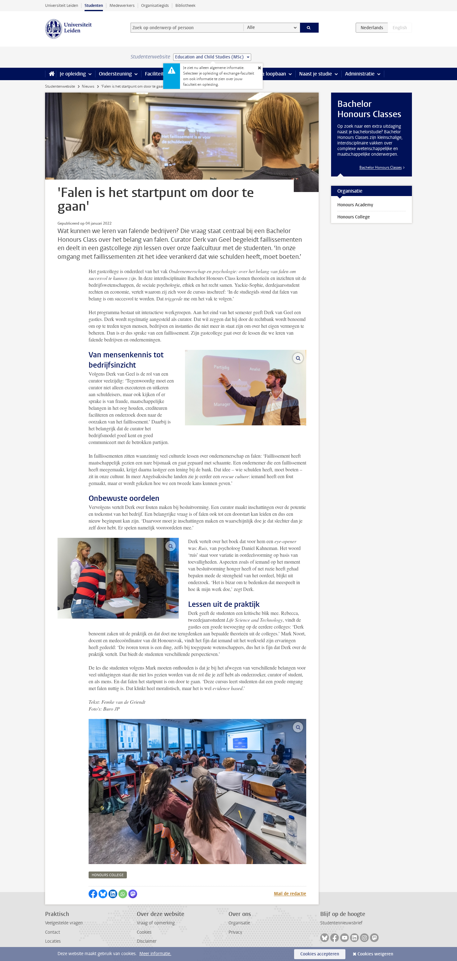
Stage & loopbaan (266, 74)
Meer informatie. (155, 954)
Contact (52, 932)
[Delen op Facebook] (93, 894)
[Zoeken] (309, 28)
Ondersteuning (115, 74)
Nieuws (88, 86)
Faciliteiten (157, 74)
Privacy (235, 932)
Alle (251, 27)
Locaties (53, 941)
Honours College (353, 217)
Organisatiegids (155, 5)
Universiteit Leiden (61, 5)
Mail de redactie (290, 894)
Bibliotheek (185, 5)
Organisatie (239, 923)
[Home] (50, 74)
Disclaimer (146, 941)
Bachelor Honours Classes (380, 167)
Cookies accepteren (319, 954)
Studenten (94, 5)
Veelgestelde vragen (64, 923)
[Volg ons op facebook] (334, 937)
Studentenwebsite (60, 86)
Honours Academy (355, 205)
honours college (108, 875)
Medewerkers (122, 5)
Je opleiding (73, 74)
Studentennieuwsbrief (341, 923)
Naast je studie (315, 74)
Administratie (360, 74)
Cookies (144, 932)
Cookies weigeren (375, 954)
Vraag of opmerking (156, 923)
